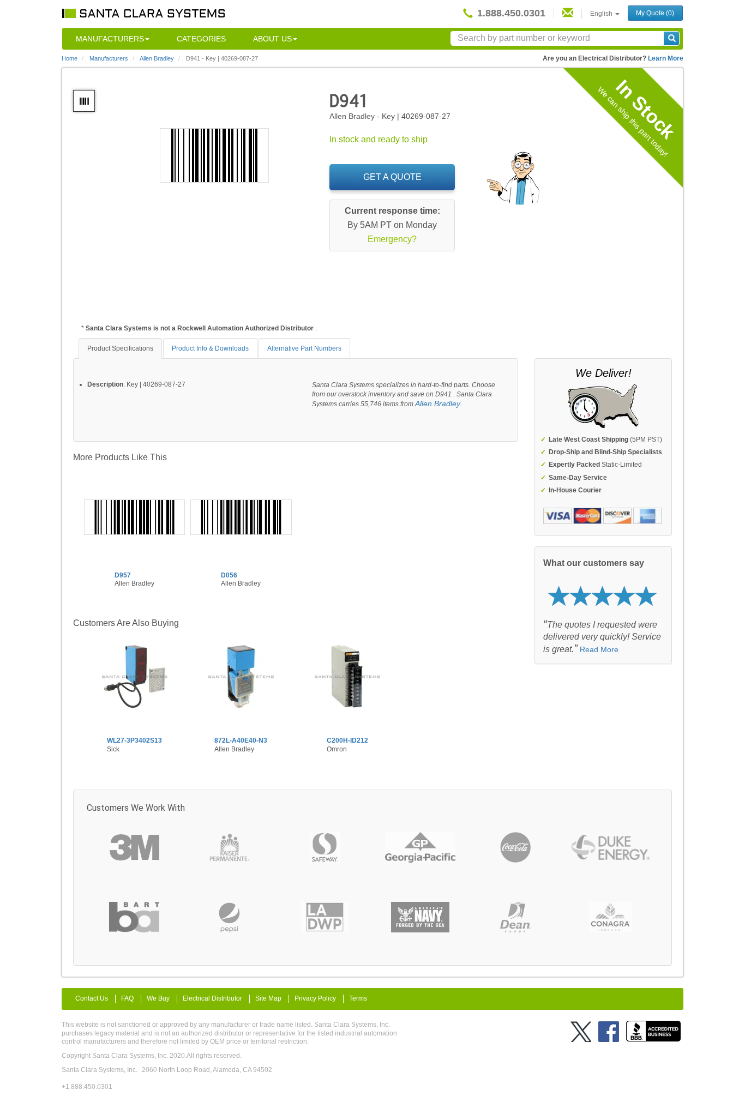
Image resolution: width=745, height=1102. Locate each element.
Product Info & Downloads (210, 348)
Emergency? (392, 239)
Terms (358, 998)
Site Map (268, 998)
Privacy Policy (315, 998)
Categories (201, 38)
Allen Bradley (437, 403)
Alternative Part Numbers (304, 348)
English (602, 13)
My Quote (655, 13)
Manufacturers (110, 38)
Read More (599, 649)
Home (69, 58)
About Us (272, 38)
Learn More (665, 58)
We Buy (158, 998)
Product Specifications (120, 348)
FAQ (127, 998)
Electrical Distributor (212, 998)
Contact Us (91, 998)
